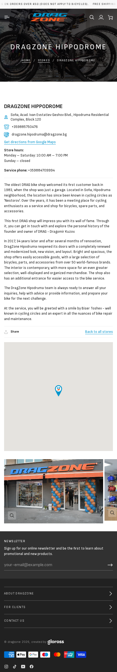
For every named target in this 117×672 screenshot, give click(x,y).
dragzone (14, 642)
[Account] (101, 17)
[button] (91, 17)
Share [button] (15, 332)
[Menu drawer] (7, 17)
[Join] (110, 565)
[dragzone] (49, 17)
